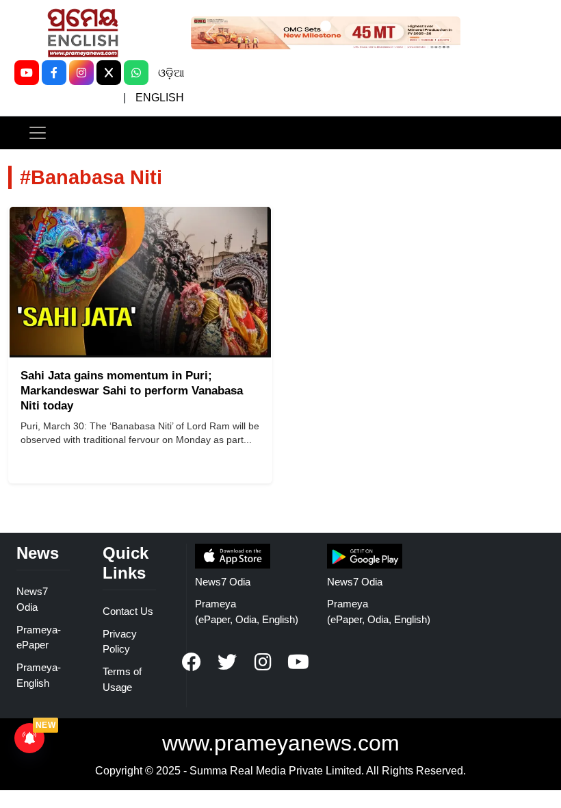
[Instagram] (81, 72)
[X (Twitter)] (108, 72)
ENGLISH (159, 97)
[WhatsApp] (136, 72)
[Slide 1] (325, 26)
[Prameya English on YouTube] (298, 662)
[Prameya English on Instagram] (262, 662)
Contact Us (128, 611)
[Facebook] (54, 72)
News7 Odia (222, 582)
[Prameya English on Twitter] (227, 662)
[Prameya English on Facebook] (191, 662)
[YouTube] (26, 72)
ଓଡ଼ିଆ (171, 73)
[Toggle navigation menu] (37, 133)
